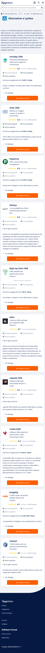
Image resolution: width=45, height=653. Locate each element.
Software (4, 624)
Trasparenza (5, 609)
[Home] (1, 13)
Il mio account (6, 634)
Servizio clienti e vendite (11, 14)
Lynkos (28, 14)
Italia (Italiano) (13, 647)
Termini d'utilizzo (7, 613)
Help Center (5, 638)
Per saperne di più (22, 98)
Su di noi (4, 620)
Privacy (4, 605)
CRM (22, 14)
